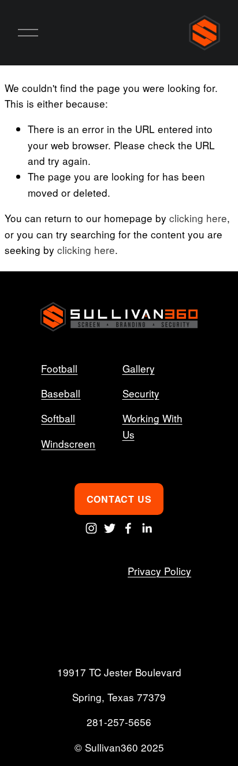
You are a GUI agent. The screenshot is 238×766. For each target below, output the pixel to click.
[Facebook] (128, 528)
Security (140, 393)
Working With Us (152, 426)
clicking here (198, 218)
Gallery (138, 368)
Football (59, 368)
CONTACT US (119, 499)
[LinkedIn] (147, 528)
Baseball (60, 393)
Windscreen (68, 443)
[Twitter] (110, 528)
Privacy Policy (159, 571)
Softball (58, 418)
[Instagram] (91, 528)
